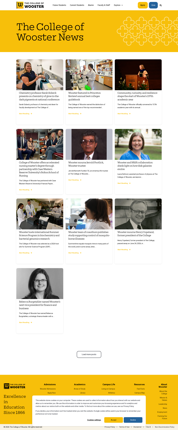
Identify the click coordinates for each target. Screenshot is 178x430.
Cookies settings (94, 420)
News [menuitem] (165, 408)
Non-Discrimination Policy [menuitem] (164, 427)
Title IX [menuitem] (148, 427)
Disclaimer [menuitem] (138, 427)
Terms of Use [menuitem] (124, 427)
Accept (113, 420)
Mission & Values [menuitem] (163, 399)
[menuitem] (122, 5)
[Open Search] (161, 5)
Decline (133, 420)
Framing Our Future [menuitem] (162, 417)
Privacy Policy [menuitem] (110, 427)
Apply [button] (142, 5)
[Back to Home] (30, 5)
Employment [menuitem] (162, 412)
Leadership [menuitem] (163, 404)
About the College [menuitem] (163, 392)
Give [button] (153, 5)
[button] (89, 354)
